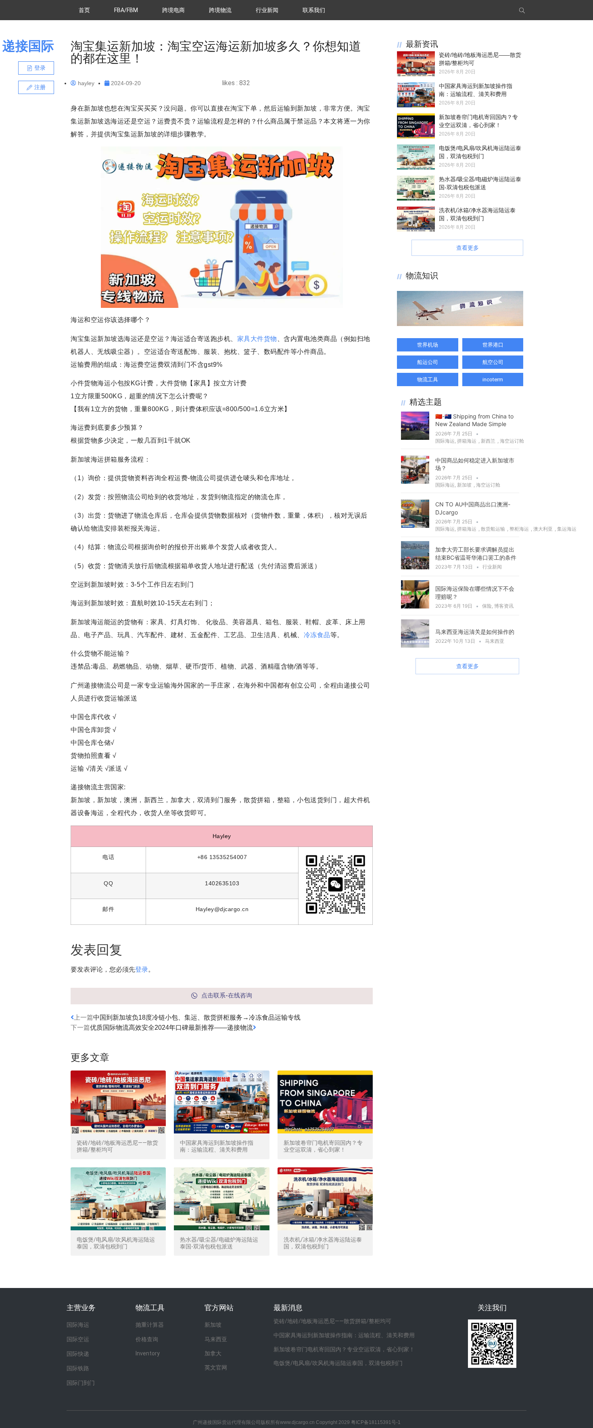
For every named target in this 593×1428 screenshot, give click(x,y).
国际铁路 (78, 1368)
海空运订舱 (512, 441)
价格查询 (147, 1339)
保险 (487, 606)
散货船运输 (493, 529)
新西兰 (488, 441)
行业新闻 (267, 10)
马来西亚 (494, 641)
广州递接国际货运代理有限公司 (227, 1422)
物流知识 (422, 275)
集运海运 (566, 529)
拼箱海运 (466, 441)
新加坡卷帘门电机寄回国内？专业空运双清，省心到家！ (323, 1146)
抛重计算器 (150, 1324)
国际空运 (78, 1339)
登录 (141, 969)
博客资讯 (504, 606)
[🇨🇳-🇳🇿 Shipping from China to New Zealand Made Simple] (415, 437)
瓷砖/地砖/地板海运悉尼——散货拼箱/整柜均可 (332, 1321)
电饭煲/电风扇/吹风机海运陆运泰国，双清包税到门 (116, 1243)
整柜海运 (519, 529)
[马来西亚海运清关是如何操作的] (415, 645)
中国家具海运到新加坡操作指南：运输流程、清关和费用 (216, 1146)
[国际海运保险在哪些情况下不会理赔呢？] (415, 606)
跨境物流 (220, 10)
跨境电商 (173, 10)
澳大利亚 (543, 529)
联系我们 (314, 10)
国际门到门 (81, 1383)
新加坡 (464, 485)
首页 (84, 10)
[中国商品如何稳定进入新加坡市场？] (415, 481)
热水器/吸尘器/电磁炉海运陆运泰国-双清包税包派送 (219, 1243)
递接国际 (28, 46)
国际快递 (78, 1354)
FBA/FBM (126, 10)
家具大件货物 (257, 338)
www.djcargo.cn (297, 1422)
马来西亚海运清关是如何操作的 (474, 631)
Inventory (148, 1353)
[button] (36, 68)
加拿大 (213, 1353)
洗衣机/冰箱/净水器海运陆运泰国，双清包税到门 (323, 1243)
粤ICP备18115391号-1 (376, 1422)
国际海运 (445, 441)
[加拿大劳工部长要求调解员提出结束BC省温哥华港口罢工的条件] (415, 567)
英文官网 (216, 1367)
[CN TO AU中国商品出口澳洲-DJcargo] (415, 525)
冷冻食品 (317, 634)
